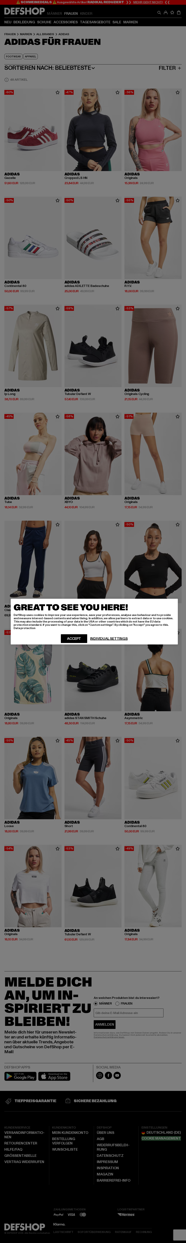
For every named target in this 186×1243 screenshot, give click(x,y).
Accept (74, 638)
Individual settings (109, 638)
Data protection (24, 628)
